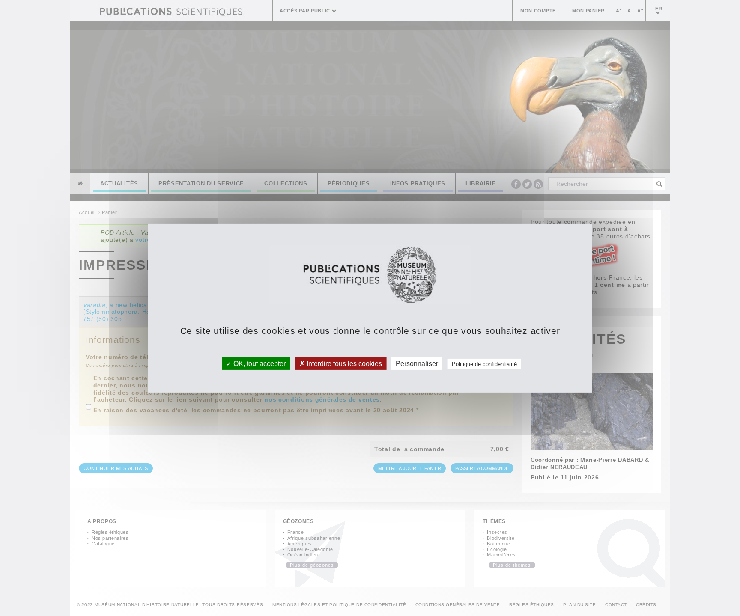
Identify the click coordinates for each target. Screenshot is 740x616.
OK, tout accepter (259, 363)
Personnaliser (417, 363)
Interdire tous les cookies (343, 363)
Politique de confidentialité (484, 363)
